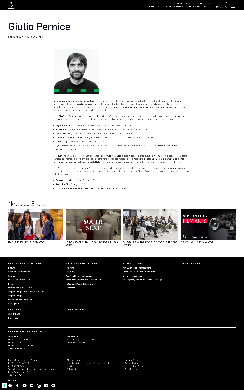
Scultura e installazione (19, 272)
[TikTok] (17, 386)
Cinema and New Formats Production (140, 272)
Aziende (199, 3)
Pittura (11, 268)
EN (226, 3)
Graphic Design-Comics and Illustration (26, 291)
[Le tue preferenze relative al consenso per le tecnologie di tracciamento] (4, 385)
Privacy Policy (131, 360)
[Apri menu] (233, 7)
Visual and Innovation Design (79, 276)
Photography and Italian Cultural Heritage (142, 280)
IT (220, 3)
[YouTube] (24, 386)
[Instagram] (39, 386)
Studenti (178, 3)
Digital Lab (13, 318)
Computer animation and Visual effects (84, 280)
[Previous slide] (12, 228)
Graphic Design (15, 296)
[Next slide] (232, 228)
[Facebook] (10, 386)
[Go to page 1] (122, 245)
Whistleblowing (74, 360)
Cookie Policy (131, 363)
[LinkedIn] (46, 386)
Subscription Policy (134, 366)
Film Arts (70, 272)
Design (11, 284)
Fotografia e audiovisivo (19, 280)
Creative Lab (14, 314)
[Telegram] (53, 386)
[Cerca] (226, 7)
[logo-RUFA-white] (11, 5)
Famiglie (189, 3)
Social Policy (131, 369)
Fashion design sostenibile (20, 288)
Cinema (11, 276)
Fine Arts (70, 268)
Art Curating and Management (137, 268)
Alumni (209, 3)
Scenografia (13, 304)
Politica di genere (75, 369)
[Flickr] (31, 386)
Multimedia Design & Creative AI (81, 284)
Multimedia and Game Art (20, 300)
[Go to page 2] (123, 244)
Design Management (132, 276)
